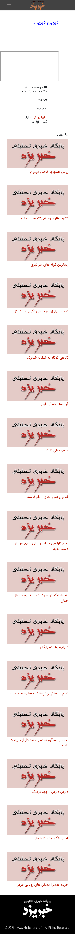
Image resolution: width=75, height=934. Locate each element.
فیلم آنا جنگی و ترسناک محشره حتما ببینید (38, 694)
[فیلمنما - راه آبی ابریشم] (37, 386)
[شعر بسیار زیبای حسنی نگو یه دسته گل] (37, 293)
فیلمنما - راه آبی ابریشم (52, 404)
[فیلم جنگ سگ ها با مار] (37, 820)
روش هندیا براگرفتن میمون (49, 172)
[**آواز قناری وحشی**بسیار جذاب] (37, 200)
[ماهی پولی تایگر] (37, 433)
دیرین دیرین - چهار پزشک (50, 792)
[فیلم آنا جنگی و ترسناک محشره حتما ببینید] (37, 676)
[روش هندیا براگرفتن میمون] (37, 154)
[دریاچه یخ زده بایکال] (37, 629)
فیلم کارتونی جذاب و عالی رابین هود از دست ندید (41, 546)
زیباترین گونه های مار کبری (49, 265)
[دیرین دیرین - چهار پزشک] (37, 774)
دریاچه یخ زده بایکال (54, 647)
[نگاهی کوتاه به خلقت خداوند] (37, 340)
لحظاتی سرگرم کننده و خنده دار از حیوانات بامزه (39, 743)
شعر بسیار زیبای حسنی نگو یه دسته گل (41, 311)
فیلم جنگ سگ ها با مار (51, 838)
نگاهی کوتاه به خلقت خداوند (47, 358)
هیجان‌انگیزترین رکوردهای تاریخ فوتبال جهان (41, 598)
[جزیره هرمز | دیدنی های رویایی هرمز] (37, 867)
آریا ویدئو (39, 117)
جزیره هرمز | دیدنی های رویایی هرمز (42, 885)
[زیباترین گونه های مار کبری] (37, 247)
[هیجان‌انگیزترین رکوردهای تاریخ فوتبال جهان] (37, 577)
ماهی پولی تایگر (57, 451)
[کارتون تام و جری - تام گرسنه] (37, 479)
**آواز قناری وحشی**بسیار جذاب (44, 218)
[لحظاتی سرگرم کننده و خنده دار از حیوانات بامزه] (37, 722)
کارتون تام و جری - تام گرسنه (47, 497)
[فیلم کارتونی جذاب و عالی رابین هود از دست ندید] (37, 525)
